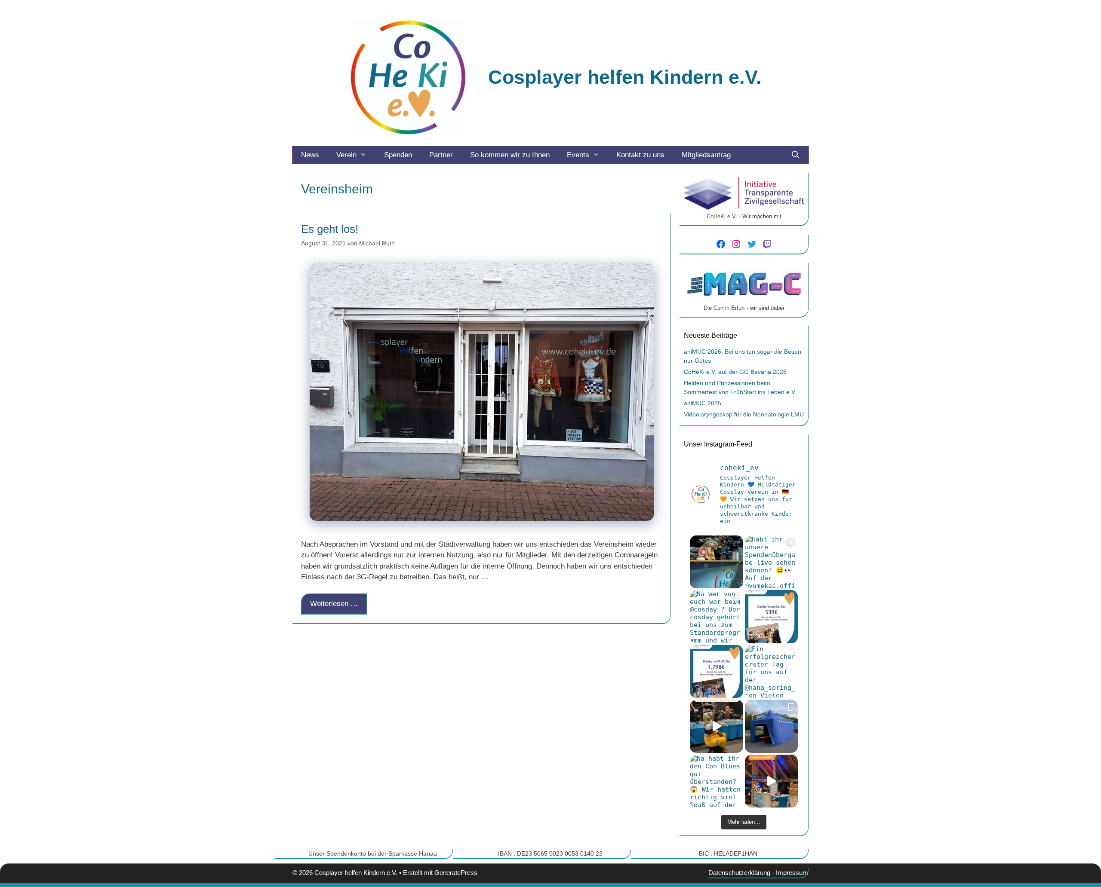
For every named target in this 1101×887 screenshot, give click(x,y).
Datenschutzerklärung (739, 872)
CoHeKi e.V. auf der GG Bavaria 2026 (735, 371)
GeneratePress (455, 872)
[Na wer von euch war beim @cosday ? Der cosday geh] (716, 616)
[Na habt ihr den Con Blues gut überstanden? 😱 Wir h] (716, 781)
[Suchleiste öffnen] (795, 155)
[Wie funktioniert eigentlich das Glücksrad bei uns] (716, 726)
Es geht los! (329, 229)
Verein (346, 155)
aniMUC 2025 (702, 403)
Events (578, 155)
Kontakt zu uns (640, 155)
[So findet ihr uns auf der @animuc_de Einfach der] (771, 781)
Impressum (792, 872)
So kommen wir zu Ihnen (510, 155)
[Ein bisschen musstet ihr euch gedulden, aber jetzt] (716, 671)
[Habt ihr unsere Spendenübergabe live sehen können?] (771, 562)
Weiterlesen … (334, 603)
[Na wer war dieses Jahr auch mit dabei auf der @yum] (771, 616)
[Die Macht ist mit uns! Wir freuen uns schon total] (716, 562)
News (310, 155)
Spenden (398, 155)
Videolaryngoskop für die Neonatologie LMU (744, 414)
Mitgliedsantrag (706, 155)
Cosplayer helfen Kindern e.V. (625, 77)
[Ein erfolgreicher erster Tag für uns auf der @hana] (771, 671)
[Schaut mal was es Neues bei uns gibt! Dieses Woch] (771, 726)
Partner (441, 155)
